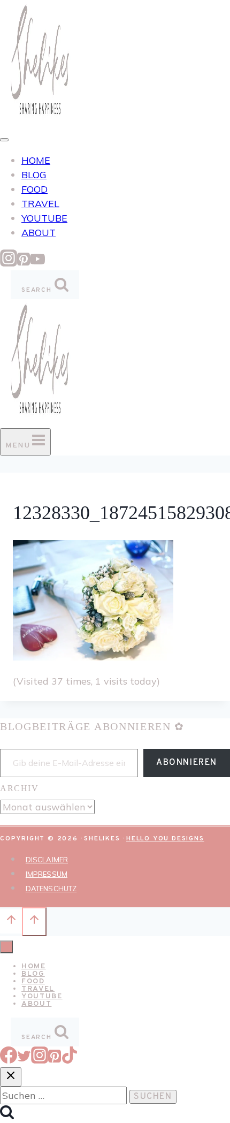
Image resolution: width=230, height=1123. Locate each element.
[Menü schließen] (6, 946)
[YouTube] (37, 263)
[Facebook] (8, 1060)
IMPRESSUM (46, 874)
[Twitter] (24, 1060)
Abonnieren (186, 762)
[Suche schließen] (10, 1077)
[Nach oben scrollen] (11, 921)
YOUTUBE (44, 218)
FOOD (34, 189)
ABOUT (38, 232)
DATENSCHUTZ (51, 888)
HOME (35, 160)
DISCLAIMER (47, 859)
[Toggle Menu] (4, 139)
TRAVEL (40, 204)
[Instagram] (8, 263)
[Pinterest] (23, 263)
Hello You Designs (165, 838)
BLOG (34, 175)
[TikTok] (69, 1060)
